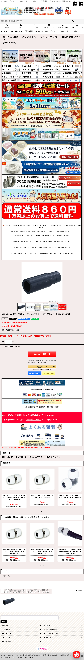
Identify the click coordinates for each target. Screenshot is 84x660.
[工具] (52, 73)
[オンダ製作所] (12, 69)
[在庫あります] (41, 195)
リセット (79, 590)
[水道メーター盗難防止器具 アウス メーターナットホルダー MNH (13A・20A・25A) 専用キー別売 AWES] (41, 182)
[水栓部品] (52, 66)
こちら (32, 657)
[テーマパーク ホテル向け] (10, 56)
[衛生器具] (12, 73)
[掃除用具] (32, 76)
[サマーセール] (41, 103)
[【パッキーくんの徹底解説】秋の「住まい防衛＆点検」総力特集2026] (41, 119)
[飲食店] (42, 56)
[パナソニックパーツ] (52, 80)
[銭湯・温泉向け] (26, 56)
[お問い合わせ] (68, 10)
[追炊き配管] (52, 69)
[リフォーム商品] (12, 80)
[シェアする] (5, 319)
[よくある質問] (42, 426)
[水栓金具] (32, 66)
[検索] (73, 21)
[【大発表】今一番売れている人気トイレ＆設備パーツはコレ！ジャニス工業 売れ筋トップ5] (41, 134)
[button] (7, 26)
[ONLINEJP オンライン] (12, 10)
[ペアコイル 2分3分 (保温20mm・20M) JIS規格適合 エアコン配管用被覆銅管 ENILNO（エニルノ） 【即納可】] (41, 167)
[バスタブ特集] (41, 151)
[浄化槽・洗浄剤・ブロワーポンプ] (72, 76)
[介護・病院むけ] (58, 56)
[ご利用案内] (42, 435)
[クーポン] (41, 89)
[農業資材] (32, 80)
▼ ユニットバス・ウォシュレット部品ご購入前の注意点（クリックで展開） (26, 447)
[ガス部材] (32, 73)
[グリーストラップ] (12, 76)
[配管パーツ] (72, 66)
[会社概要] (59, 7)
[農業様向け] (74, 56)
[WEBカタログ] (72, 80)
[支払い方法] (42, 395)
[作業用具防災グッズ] (72, 73)
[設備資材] (12, 66)
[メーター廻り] (32, 69)
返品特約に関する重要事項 (11, 347)
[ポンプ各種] (52, 76)
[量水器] (72, 69)
